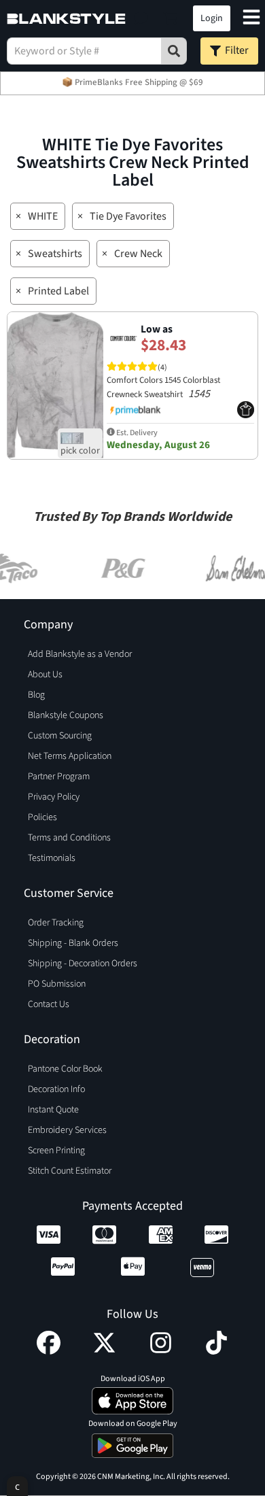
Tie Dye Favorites (128, 216)
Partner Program (59, 776)
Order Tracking (56, 923)
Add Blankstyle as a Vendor (80, 654)
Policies (42, 817)
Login (211, 18)
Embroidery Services (67, 1130)
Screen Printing (56, 1150)
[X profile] (104, 1351)
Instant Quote (53, 1110)
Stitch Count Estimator (69, 1171)
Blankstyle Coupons (65, 715)
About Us (45, 674)
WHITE (43, 216)
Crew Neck (138, 253)
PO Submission (57, 984)
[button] (141, 18)
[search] (174, 51)
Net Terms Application (69, 756)
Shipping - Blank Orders (73, 943)
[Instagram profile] (161, 1351)
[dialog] (17, 1486)
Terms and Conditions (69, 838)
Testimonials (51, 858)
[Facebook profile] (48, 1351)
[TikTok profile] (216, 1351)
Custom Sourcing (60, 736)
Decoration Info (56, 1089)
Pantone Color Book (65, 1069)
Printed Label (58, 291)
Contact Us (48, 1004)
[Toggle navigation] (251, 19)
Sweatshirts (55, 253)
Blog (36, 695)
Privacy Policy (54, 797)
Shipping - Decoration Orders (82, 963)
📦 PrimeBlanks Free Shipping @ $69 (132, 82)
